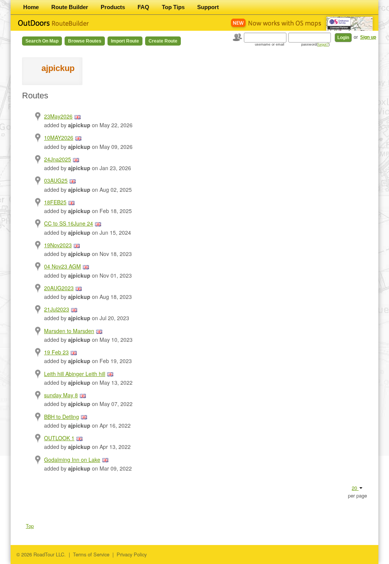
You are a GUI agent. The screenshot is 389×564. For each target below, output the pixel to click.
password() (315, 44)
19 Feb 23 (56, 352)
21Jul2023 (56, 309)
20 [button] (355, 487)
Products (113, 7)
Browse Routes (84, 41)
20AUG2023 (59, 288)
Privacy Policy (132, 554)
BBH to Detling (61, 416)
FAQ (143, 7)
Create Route (163, 41)
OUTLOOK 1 (59, 438)
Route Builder (69, 7)
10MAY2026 (58, 137)
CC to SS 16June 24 (68, 223)
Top (30, 525)
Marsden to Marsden (69, 331)
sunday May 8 (61, 395)
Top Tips (173, 7)
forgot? (323, 44)
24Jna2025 (57, 159)
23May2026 (58, 116)
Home (31, 7)
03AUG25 (56, 180)
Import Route (125, 41)
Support (208, 7)
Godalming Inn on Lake (72, 459)
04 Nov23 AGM (62, 266)
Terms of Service (91, 554)
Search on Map (42, 41)
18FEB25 (55, 202)
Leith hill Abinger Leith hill (74, 374)
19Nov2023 (58, 245)
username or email (269, 44)
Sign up (368, 37)
